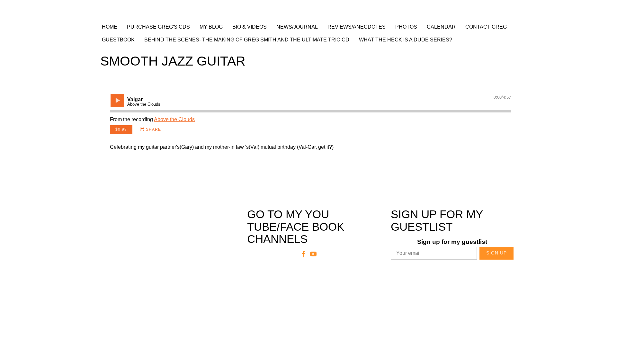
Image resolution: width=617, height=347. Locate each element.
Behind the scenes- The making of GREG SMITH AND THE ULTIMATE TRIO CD (246, 39)
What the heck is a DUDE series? (405, 39)
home (109, 27)
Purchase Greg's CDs (158, 27)
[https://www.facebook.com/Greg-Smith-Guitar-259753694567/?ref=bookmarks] (303, 255)
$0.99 (121, 129)
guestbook (118, 39)
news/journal (297, 27)
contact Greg (486, 27)
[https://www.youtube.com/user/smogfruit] (313, 255)
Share (153, 129)
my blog (211, 27)
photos (406, 27)
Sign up (496, 252)
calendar (441, 27)
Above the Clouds (174, 119)
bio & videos (249, 27)
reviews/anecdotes (356, 27)
